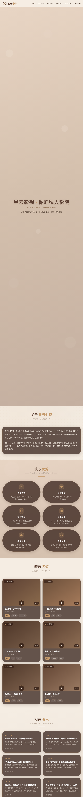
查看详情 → (9, 748)
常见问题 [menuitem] (77, 3)
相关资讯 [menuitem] (68, 3)
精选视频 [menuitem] (59, 3)
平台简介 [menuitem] (41, 3)
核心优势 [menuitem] (50, 3)
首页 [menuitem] (33, 3)
